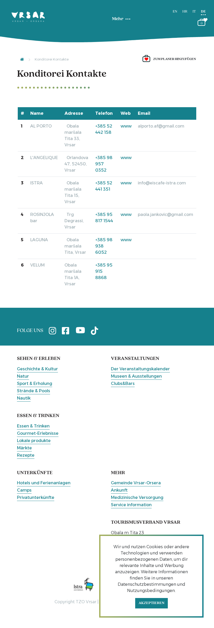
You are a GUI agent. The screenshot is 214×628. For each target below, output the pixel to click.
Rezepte (25, 455)
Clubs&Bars (123, 383)
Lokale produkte (34, 440)
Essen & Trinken (33, 426)
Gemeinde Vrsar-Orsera (136, 482)
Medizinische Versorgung (137, 497)
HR (184, 12)
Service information (131, 504)
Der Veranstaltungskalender (140, 368)
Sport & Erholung (34, 383)
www (126, 126)
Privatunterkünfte (35, 497)
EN (175, 12)
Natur (23, 376)
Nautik (24, 398)
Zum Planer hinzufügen (174, 59)
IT (194, 12)
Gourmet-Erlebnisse (37, 433)
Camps (24, 490)
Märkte (24, 447)
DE (203, 12)
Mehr (117, 19)
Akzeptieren (151, 603)
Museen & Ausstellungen (136, 376)
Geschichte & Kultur (37, 368)
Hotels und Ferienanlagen (43, 482)
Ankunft (119, 490)
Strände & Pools (33, 390)
